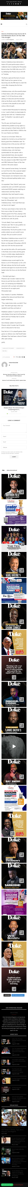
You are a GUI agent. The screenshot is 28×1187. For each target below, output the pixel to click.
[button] (2, 401)
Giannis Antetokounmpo (8, 348)
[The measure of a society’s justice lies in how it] (14, 850)
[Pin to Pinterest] (19, 357)
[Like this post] (14, 357)
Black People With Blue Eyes (18, 1150)
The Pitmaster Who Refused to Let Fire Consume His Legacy (17, 1070)
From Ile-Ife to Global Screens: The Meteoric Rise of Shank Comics (19, 1098)
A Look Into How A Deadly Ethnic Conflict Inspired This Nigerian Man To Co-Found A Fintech (18, 1140)
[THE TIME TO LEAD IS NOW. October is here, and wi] (14, 902)
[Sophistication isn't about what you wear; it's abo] (14, 980)
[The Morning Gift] (5, 1090)
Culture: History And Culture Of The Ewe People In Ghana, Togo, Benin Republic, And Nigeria (13, 1129)
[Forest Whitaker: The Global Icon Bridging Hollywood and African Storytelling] (5, 1173)
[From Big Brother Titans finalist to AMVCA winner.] (14, 694)
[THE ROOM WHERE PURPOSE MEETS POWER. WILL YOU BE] (14, 590)
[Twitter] (9, 4)
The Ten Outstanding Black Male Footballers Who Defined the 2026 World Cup (19, 1051)
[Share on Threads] (21, 357)
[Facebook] (7, 4)
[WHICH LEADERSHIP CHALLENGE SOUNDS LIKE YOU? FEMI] (14, 512)
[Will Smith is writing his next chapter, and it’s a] (14, 928)
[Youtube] (15, 4)
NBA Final (4, 351)
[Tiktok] (20, 4)
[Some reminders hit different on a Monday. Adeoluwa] (14, 824)
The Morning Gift (16, 1087)
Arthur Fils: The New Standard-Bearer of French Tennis (19, 1040)
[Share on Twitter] (17, 357)
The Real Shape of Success (19, 1078)
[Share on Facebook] (16, 357)
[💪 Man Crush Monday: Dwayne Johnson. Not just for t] (14, 954)
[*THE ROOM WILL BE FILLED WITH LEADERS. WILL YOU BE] (14, 798)
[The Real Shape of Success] (5, 1081)
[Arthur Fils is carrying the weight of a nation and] (14, 486)
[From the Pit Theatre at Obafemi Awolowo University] (14, 616)
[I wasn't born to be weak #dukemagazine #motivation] (14, 746)
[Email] (18, 4)
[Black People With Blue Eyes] (5, 1151)
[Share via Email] (24, 357)
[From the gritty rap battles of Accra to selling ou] (14, 876)
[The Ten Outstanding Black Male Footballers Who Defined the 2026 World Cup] (5, 1051)
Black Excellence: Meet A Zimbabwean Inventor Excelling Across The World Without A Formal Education (19, 1161)
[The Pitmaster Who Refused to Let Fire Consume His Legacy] (5, 1071)
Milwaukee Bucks (20, 348)
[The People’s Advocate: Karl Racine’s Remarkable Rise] (5, 1062)
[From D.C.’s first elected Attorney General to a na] (14, 564)
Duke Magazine (10, 39)
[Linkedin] (13, 4)
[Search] (26, 24)
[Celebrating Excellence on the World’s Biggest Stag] (14, 538)
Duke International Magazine (17, 1184)
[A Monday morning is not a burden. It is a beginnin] (14, 668)
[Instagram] (11, 4)
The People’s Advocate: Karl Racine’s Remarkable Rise (18, 1061)
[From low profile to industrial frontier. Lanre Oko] (14, 720)
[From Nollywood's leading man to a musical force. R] (14, 772)
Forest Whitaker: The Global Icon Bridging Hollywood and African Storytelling (18, 1173)
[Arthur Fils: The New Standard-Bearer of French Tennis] (5, 1041)
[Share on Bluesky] (22, 357)
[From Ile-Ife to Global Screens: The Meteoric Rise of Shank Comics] (5, 1099)
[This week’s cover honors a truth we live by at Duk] (14, 642)
